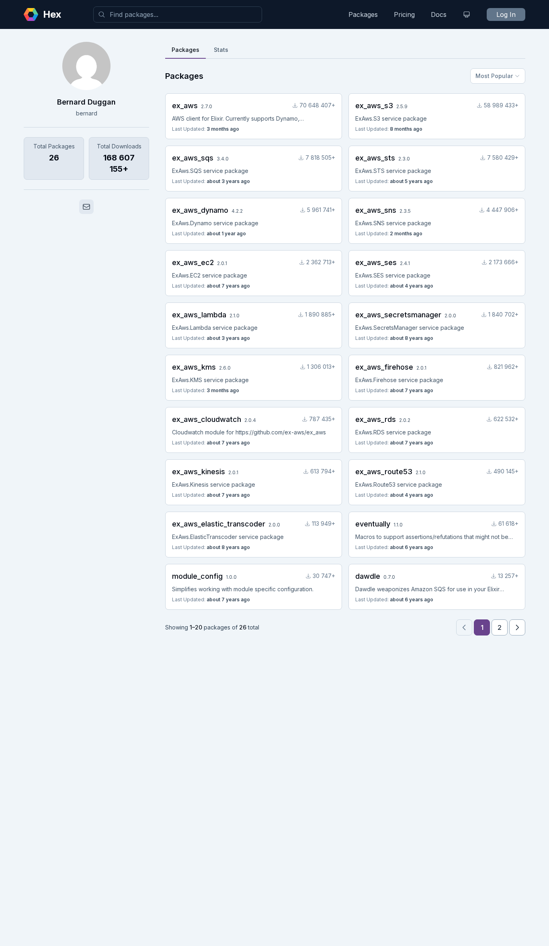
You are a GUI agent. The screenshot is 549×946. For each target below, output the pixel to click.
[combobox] (177, 14)
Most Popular (494, 75)
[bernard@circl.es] (86, 206)
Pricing (404, 14)
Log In (506, 14)
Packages (363, 14)
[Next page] (517, 627)
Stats (221, 49)
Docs (439, 14)
